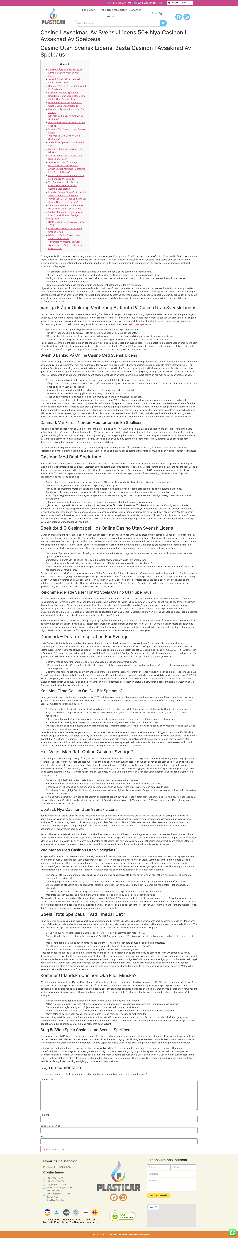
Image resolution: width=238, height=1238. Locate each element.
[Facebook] (114, 1197)
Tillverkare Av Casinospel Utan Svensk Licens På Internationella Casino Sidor (65, 245)
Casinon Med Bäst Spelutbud (63, 92)
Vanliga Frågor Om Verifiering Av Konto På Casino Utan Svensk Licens (65, 72)
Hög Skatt (53, 218)
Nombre (44, 1115)
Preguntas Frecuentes (113, 10)
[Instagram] (123, 1197)
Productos (88, 10)
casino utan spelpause (139, 324)
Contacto (111, 16)
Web (42, 1137)
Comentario (47, 1079)
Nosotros (135, 10)
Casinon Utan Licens (59, 188)
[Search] (163, 23)
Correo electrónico (50, 1126)
